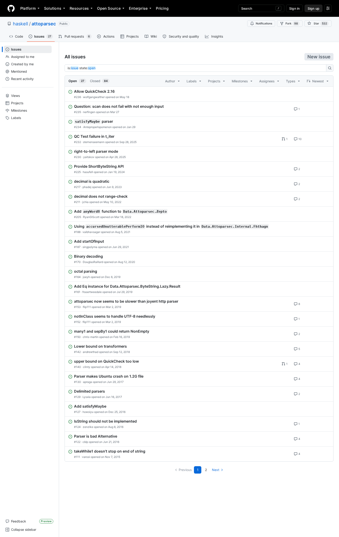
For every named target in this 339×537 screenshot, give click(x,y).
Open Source (109, 8)
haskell (20, 24)
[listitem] (199, 94)
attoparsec (44, 24)
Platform (28, 8)
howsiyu (88, 412)
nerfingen (89, 112)
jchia (85, 202)
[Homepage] (11, 8)
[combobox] (197, 68)
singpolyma (90, 247)
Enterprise (138, 8)
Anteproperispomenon (97, 127)
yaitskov (88, 157)
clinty (86, 367)
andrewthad (90, 352)
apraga (87, 382)
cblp (85, 442)
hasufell (88, 172)
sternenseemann (93, 142)
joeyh (86, 277)
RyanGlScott (91, 217)
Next (215, 470)
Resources (79, 8)
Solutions (52, 8)
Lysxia (87, 397)
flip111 (87, 307)
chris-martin (90, 337)
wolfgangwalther (94, 97)
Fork (291, 23)
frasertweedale (92, 292)
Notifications (264, 23)
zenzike (88, 427)
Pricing (162, 8)
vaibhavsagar (91, 232)
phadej (87, 187)
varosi (86, 457)
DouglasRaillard (93, 262)
